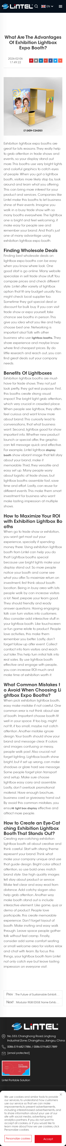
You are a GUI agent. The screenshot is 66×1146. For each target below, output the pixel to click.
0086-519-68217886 (19, 1046)
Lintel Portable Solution (16, 1080)
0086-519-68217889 (45, 1046)
